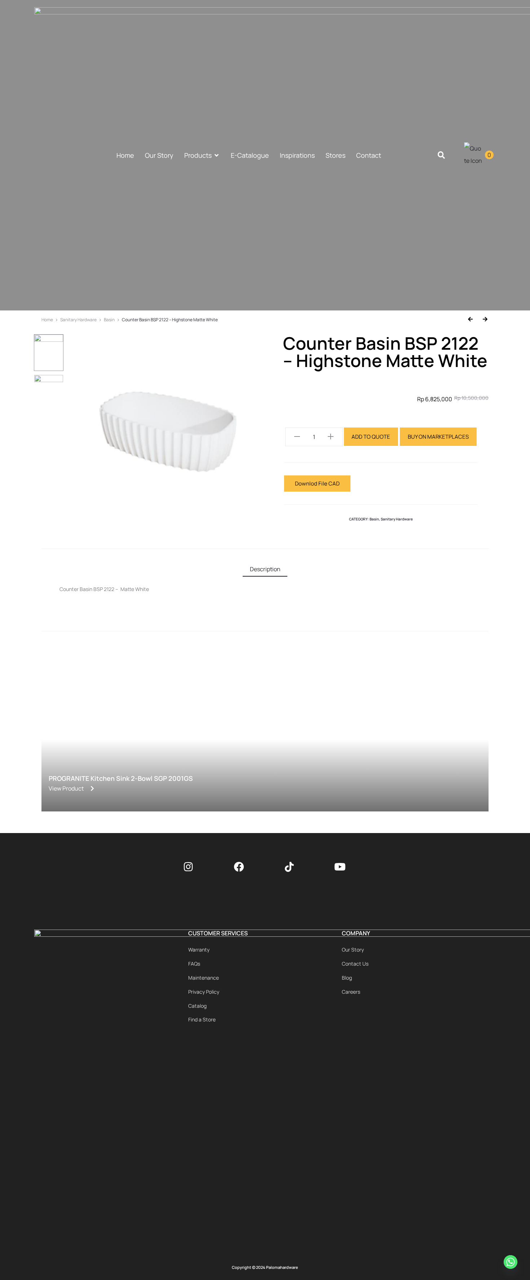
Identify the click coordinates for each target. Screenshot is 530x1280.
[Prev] (473, 319)
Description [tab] (265, 569)
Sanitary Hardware (78, 320)
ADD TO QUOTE (371, 436)
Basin (109, 320)
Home (47, 320)
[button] (441, 155)
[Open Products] (216, 155)
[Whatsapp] (512, 1263)
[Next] (482, 319)
